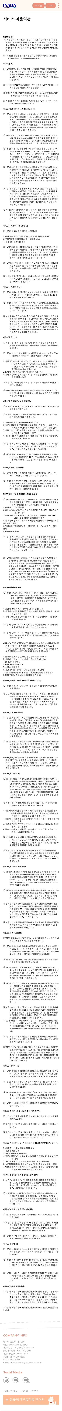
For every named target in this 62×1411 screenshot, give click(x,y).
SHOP (37, 5)
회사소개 (34, 1390)
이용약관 (24, 1390)
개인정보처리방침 (10, 1390)
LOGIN (50, 5)
